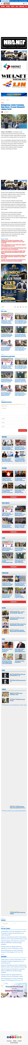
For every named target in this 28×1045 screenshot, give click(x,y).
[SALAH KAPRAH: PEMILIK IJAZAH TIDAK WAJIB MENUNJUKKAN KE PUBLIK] (20, 645)
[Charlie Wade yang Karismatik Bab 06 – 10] (5, 681)
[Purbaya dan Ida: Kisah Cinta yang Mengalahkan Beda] (5, 619)
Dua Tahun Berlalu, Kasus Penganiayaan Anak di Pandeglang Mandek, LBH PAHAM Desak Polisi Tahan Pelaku (20, 584)
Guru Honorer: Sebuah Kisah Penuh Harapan (17, 700)
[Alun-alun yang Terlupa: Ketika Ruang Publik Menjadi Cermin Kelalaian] (5, 625)
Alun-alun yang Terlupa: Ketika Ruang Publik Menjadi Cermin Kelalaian (18, 625)
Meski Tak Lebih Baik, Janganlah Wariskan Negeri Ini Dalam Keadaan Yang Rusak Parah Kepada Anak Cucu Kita (18, 631)
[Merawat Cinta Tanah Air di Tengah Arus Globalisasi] (7, 645)
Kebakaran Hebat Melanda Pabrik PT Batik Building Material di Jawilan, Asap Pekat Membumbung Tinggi (20, 514)
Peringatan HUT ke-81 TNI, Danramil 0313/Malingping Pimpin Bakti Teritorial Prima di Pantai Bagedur (14, 248)
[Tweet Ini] (18, 307)
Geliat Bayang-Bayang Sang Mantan (19, 662)
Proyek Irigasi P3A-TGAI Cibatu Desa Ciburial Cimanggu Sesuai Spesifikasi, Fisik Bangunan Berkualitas (7, 596)
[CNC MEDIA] (6, 3)
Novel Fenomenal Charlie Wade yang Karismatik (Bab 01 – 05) (17, 675)
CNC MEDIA (6, 111)
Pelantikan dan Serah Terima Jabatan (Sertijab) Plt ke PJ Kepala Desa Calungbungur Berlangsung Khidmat (13, 260)
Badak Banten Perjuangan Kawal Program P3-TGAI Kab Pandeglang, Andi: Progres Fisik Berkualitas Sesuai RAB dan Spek (20, 596)
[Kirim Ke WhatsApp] (26, 307)
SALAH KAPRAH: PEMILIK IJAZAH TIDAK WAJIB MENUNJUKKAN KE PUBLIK (20, 650)
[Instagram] (15, 1037)
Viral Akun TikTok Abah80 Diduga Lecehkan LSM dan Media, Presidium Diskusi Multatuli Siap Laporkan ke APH (20, 526)
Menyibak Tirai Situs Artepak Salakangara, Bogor (16, 694)
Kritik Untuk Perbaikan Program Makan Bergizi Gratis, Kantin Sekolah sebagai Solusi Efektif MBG (7, 662)
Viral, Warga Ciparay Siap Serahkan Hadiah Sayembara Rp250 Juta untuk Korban (20, 479)
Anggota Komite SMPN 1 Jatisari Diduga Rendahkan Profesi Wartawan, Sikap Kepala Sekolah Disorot (20, 491)
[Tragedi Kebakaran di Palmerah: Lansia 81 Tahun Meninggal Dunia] (7, 474)
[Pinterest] (13, 1037)
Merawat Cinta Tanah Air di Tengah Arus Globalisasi (7, 650)
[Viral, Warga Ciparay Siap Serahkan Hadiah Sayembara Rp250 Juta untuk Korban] (20, 474)
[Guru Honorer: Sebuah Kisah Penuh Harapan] (5, 700)
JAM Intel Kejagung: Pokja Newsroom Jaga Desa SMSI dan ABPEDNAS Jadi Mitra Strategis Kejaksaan (7, 448)
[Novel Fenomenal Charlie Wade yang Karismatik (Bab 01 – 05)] (5, 675)
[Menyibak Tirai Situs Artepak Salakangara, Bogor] (5, 694)
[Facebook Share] (15, 307)
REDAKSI (14, 1041)
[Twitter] (10, 1037)
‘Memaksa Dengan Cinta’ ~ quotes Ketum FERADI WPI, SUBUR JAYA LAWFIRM (17, 612)
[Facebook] (8, 1037)
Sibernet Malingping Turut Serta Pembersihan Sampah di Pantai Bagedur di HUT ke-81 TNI (13, 245)
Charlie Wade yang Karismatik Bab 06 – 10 (18, 681)
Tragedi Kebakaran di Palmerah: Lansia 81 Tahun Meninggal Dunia (7, 479)
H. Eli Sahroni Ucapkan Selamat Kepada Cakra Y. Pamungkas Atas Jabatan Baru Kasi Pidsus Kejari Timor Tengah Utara (20, 460)
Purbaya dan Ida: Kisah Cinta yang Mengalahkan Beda (17, 618)
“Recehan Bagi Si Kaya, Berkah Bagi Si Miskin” (17, 913)
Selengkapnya (13, 497)
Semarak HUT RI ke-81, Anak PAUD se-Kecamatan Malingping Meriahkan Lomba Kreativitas (20, 448)
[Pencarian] (26, 3)
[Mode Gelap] (24, 3)
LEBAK (2, 102)
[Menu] (2, 3)
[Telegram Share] (23, 307)
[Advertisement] (14, 23)
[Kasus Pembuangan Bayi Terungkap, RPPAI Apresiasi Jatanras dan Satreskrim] (7, 486)
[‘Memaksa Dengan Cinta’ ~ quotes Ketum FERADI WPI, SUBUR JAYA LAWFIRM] (5, 612)
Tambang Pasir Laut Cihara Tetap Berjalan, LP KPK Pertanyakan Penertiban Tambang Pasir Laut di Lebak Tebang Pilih (12, 242)
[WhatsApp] (18, 1037)
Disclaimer (9, 1041)
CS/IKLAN (19, 1041)
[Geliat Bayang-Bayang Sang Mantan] (20, 657)
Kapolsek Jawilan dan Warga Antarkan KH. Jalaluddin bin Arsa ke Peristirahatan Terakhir (7, 526)
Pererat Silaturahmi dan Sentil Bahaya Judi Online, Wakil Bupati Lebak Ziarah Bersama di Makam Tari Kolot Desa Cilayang (13, 252)
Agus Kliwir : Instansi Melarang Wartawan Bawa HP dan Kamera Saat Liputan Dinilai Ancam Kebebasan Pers (7, 460)
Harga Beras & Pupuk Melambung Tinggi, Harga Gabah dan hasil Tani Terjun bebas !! (17, 807)
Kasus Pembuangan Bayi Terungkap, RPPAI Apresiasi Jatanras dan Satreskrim (7, 491)
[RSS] (20, 1037)
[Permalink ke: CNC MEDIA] (2, 112)
